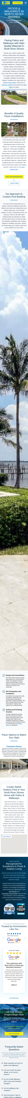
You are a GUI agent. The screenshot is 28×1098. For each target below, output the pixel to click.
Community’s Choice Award (9, 896)
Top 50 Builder (13, 894)
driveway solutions (7, 85)
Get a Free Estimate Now (14, 176)
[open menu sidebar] (25, 2)
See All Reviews (14, 1001)
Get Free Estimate (14, 1036)
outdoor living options (9, 82)
